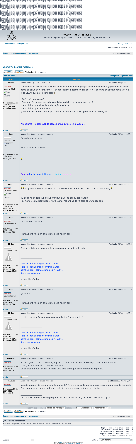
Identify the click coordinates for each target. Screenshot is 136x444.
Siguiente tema (127, 76)
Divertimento (33, 54)
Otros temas (21, 54)
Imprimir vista (9, 76)
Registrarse (23, 44)
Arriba (5, 130)
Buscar (130, 44)
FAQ (121, 44)
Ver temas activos (22, 51)
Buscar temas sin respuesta (10, 51)
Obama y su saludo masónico (18, 67)
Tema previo (114, 76)
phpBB (60, 442)
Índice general (9, 54)
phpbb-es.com (79, 443)
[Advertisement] (41, 61)
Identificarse (9, 44)
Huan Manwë (69, 443)
